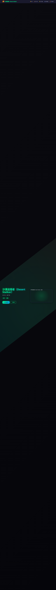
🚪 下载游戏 (52, 1)
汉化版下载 (6, 302)
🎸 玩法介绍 (36, 1)
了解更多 (13, 302)
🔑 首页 (31, 1)
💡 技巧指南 (41, 1)
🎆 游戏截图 (46, 1)
